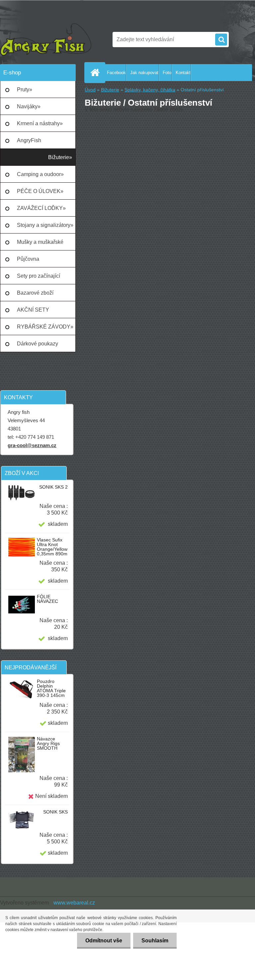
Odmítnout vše (103, 940)
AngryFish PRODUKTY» (33, 143)
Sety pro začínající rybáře (38, 278)
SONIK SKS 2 (53, 487)
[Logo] (45, 39)
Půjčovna (28, 259)
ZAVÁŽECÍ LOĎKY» (41, 208)
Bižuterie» (60, 157)
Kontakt (183, 72)
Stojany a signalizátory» (45, 225)
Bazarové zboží (35, 293)
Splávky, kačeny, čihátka (150, 89)
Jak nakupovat (144, 72)
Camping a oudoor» (40, 174)
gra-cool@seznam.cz (32, 445)
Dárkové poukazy (37, 343)
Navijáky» (29, 106)
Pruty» (24, 89)
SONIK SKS (55, 812)
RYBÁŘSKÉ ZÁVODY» (45, 327)
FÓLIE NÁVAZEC (47, 599)
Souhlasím (154, 940)
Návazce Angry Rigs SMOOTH (48, 743)
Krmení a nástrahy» (40, 123)
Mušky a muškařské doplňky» (40, 244)
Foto (167, 72)
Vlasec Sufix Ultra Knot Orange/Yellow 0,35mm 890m (52, 546)
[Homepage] (96, 72)
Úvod (90, 89)
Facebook (116, 72)
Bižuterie (110, 89)
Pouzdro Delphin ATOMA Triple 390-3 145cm (51, 688)
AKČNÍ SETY (33, 310)
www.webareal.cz (74, 903)
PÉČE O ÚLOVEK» (40, 191)
